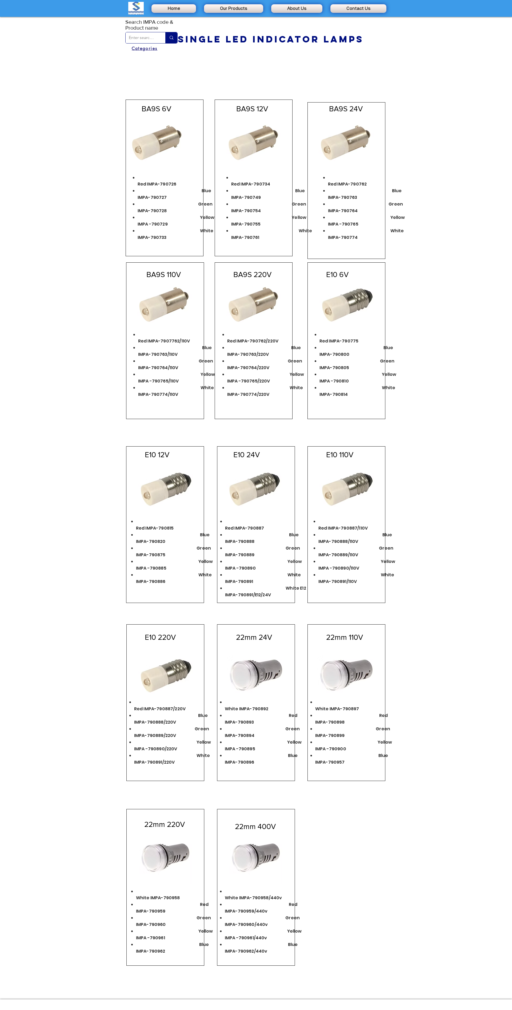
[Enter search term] (171, 37)
